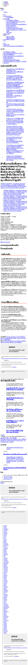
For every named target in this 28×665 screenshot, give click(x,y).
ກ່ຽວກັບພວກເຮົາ (7, 16)
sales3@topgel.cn (7, 479)
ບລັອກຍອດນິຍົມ (13, 437)
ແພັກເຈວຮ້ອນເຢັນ (11, 440)
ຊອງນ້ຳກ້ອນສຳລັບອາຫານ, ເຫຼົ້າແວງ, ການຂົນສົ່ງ (14, 61)
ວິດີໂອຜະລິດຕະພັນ (10, 38)
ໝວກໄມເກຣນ (19, 440)
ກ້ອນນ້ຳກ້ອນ (4, 440)
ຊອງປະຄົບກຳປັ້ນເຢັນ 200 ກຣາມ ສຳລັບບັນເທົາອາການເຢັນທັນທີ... (15, 388)
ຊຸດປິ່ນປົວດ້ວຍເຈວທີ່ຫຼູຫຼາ (12, 20)
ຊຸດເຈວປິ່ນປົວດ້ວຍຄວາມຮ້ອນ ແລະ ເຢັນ (15, 21)
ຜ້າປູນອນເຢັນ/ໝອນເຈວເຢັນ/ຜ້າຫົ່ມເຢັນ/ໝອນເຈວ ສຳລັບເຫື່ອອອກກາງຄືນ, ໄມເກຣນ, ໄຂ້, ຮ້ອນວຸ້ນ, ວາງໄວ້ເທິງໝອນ (13, 338)
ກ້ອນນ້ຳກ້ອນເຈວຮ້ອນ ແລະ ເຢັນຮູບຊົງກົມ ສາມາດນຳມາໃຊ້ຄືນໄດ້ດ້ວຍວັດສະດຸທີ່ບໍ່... (15, 105)
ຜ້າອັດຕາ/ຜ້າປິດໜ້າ (11, 25)
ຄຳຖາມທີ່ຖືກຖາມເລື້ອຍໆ (9, 39)
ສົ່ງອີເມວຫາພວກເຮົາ (5, 242)
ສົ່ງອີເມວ (3, 483)
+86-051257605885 (8, 477)
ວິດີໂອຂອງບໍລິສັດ (10, 36)
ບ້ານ (4, 14)
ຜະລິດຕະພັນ (6, 19)
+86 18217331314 (7, 476)
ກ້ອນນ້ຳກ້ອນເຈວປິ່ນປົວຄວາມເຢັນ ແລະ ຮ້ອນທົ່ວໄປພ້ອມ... (14, 410)
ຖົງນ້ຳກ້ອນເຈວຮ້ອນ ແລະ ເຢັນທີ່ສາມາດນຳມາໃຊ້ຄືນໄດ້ (13, 439)
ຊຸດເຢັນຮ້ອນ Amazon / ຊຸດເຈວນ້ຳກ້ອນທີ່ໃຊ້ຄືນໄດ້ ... (15, 421)
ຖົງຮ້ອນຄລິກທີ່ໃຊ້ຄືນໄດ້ (11, 23)
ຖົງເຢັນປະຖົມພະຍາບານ (12, 27)
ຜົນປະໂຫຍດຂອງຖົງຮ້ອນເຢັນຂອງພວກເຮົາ (15, 454)
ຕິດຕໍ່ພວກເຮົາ (6, 34)
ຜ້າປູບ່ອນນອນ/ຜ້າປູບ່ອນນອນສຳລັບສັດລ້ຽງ (16, 24)
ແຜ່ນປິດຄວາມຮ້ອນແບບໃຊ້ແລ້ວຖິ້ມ (14, 28)
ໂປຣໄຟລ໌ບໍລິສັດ (9, 17)
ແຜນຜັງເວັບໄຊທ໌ (4, 437)
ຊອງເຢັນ (11, 442)
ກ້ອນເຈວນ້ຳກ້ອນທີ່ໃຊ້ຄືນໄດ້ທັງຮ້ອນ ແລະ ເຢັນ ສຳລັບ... (14, 431)
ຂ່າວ (4, 40)
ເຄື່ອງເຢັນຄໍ (9, 32)
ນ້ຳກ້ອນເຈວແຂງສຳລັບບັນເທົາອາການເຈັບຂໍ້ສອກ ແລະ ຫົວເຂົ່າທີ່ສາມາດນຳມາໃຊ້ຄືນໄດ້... (15, 152)
